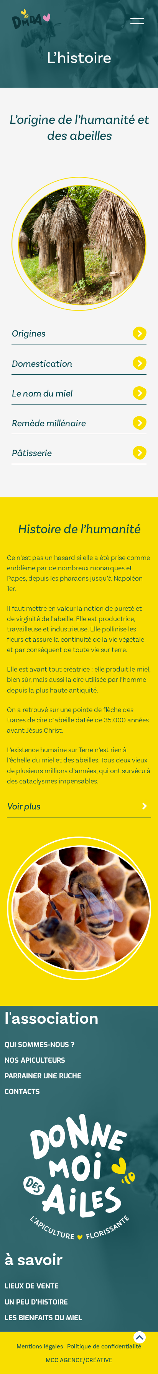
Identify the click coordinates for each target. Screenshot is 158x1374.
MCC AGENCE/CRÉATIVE (79, 1360)
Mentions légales (39, 1346)
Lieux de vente (32, 1286)
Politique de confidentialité (104, 1346)
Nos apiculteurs (35, 1060)
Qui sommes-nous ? (40, 1044)
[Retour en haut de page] (139, 1337)
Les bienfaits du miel (43, 1317)
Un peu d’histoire (36, 1302)
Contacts (22, 1091)
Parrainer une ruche (43, 1076)
